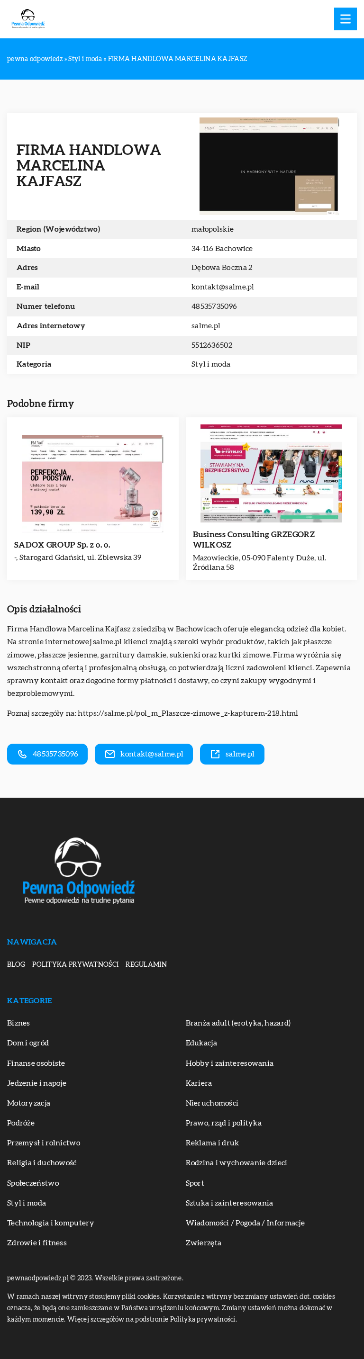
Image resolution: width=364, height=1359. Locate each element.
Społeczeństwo (33, 1183)
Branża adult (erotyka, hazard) (238, 1023)
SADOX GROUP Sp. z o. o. (62, 545)
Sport (195, 1183)
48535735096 (214, 306)
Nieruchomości (212, 1103)
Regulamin (146, 965)
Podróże (21, 1123)
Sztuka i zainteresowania (229, 1203)
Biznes (18, 1023)
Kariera (199, 1083)
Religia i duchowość (42, 1163)
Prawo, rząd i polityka (224, 1123)
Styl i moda (210, 364)
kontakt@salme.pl (223, 287)
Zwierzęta (204, 1243)
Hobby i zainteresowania (230, 1063)
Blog (16, 965)
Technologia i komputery (50, 1223)
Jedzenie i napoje (36, 1083)
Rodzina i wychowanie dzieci (237, 1163)
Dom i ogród (28, 1043)
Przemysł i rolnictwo (43, 1143)
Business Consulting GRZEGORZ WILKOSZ (254, 540)
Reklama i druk (212, 1143)
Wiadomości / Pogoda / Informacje (245, 1223)
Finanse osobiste (36, 1063)
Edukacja (201, 1043)
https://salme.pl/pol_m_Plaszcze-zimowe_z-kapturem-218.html (188, 713)
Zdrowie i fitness (37, 1243)
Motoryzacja (28, 1103)
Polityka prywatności (75, 965)
